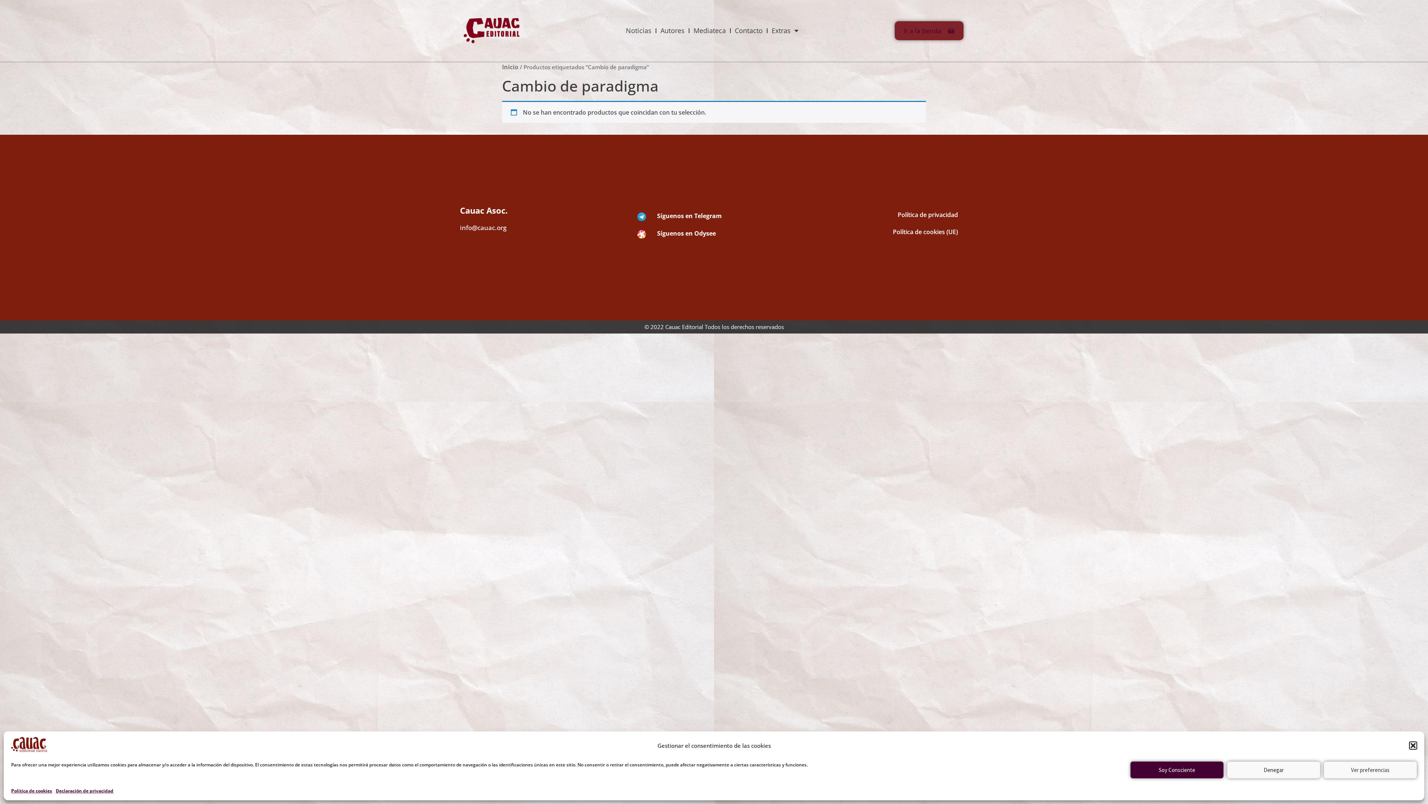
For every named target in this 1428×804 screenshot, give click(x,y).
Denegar (1274, 769)
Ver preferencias (1370, 769)
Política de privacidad (928, 215)
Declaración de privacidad (84, 791)
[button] (1413, 745)
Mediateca (710, 30)
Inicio (510, 67)
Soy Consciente (1177, 769)
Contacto (749, 30)
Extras (781, 30)
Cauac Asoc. (484, 210)
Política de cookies (31, 791)
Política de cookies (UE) (925, 232)
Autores (672, 30)
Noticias (639, 30)
